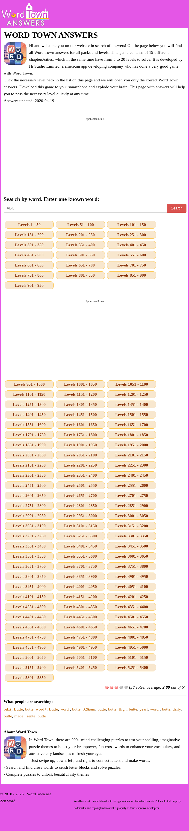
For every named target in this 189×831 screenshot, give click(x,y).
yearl (143, 709)
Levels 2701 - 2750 (131, 495)
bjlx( (8, 709)
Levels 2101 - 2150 (131, 455)
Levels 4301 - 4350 (80, 607)
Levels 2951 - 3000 (80, 515)
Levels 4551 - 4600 (29, 627)
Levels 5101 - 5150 (131, 657)
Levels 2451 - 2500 (29, 485)
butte (29, 709)
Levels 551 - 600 (131, 255)
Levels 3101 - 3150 (80, 526)
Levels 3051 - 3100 (29, 526)
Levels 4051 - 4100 (131, 586)
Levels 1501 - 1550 (131, 414)
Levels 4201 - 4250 (131, 596)
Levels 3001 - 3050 (131, 515)
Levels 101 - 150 (131, 224)
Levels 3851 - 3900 (80, 576)
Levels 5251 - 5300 (131, 667)
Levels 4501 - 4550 (131, 617)
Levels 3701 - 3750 (80, 566)
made (19, 716)
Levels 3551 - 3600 (80, 556)
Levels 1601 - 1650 (80, 424)
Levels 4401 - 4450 (29, 617)
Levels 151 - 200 (29, 234)
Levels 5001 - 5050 (29, 657)
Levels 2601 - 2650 (29, 495)
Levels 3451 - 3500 (131, 546)
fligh (123, 709)
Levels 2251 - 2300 (131, 465)
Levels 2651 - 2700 (80, 495)
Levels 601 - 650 (29, 265)
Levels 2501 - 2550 (80, 485)
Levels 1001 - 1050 (80, 384)
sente (31, 716)
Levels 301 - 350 (29, 245)
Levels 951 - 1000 (29, 384)
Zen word (7, 801)
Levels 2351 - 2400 (80, 475)
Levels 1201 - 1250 (131, 394)
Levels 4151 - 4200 (80, 596)
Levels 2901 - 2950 (29, 515)
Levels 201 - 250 (80, 234)
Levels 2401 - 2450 (131, 475)
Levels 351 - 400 (80, 245)
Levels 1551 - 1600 (29, 424)
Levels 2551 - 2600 (131, 485)
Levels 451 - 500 (29, 255)
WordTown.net (39, 794)
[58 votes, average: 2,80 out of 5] (107, 688)
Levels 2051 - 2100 (80, 455)
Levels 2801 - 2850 (80, 505)
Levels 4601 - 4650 (80, 627)
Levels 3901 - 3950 (131, 576)
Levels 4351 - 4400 (131, 607)
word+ (41, 709)
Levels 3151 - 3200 (131, 526)
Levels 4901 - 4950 (80, 647)
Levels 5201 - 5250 (80, 667)
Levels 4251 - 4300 (29, 607)
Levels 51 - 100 (80, 224)
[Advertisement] (95, 156)
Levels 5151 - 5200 (29, 667)
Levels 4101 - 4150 (29, 596)
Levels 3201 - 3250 (29, 536)
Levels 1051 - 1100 (131, 384)
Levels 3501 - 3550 (29, 556)
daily (177, 709)
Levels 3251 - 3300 (80, 536)
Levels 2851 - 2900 (131, 505)
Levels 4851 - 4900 (29, 647)
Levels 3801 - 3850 (29, 576)
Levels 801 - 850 (80, 275)
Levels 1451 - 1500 (80, 414)
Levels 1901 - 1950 (80, 445)
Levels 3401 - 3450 (80, 546)
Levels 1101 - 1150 (29, 394)
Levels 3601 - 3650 (131, 556)
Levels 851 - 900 (131, 275)
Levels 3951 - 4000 (29, 586)
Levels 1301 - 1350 (80, 404)
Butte (18, 709)
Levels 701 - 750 (131, 265)
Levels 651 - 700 (80, 265)
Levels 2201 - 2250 (80, 465)
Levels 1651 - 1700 (131, 424)
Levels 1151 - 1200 (80, 394)
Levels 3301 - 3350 (131, 536)
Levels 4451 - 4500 (80, 617)
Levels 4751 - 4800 (80, 637)
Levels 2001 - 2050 (29, 455)
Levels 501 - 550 (80, 255)
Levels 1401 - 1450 (29, 414)
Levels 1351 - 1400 (131, 404)
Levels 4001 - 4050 (80, 586)
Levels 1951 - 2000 (131, 445)
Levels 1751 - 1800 (80, 435)
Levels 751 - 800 (29, 275)
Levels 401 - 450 (131, 245)
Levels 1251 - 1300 (29, 404)
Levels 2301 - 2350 (29, 475)
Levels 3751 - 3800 (131, 566)
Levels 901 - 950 (29, 285)
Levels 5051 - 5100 (80, 657)
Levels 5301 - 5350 (29, 677)
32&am (89, 709)
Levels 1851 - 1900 (29, 445)
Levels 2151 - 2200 (29, 465)
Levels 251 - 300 (131, 234)
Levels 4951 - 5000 (131, 647)
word (65, 709)
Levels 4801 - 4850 (131, 637)
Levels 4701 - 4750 (29, 637)
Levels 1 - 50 (29, 224)
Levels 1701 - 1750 (29, 435)
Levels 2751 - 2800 (29, 505)
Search (177, 208)
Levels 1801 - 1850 (131, 435)
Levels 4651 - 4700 (131, 627)
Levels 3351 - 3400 (29, 546)
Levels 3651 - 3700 (29, 566)
